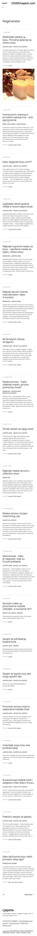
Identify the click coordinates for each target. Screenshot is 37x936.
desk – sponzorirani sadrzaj (15, 882)
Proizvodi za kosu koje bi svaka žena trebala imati (16, 708)
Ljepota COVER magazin (14, 145)
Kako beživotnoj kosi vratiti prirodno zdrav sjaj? (17, 858)
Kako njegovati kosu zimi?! (17, 162)
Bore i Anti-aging (9, 124)
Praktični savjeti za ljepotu (17, 816)
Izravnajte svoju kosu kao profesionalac (16, 746)
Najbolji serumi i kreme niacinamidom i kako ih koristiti (15, 294)
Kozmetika (6, 256)
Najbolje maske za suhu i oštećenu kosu (16, 472)
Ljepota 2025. (8, 46)
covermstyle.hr (14, 923)
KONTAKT (12, 932)
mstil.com (24, 923)
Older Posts (29, 894)
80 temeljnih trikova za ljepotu (13, 340)
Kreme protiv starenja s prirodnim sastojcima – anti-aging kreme (18, 117)
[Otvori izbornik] (3, 7)
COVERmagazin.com (23, 3)
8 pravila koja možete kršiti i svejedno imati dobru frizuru (18, 781)
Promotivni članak (10, 863)
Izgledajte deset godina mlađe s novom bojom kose (18, 205)
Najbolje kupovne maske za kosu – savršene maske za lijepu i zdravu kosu (18, 249)
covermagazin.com (25, 921)
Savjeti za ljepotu (20, 46)
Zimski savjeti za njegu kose (18, 428)
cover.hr (5, 923)
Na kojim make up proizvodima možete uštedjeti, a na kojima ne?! (17, 606)
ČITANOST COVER (26, 932)
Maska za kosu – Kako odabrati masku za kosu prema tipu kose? (16, 384)
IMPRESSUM (6, 932)
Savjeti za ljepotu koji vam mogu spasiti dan (17, 675)
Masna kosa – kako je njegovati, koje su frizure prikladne (14, 559)
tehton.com (7, 925)
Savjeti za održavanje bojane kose (14, 640)
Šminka (20, 613)
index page (6, 931)
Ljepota (4, 3)
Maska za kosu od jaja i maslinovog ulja (15, 515)
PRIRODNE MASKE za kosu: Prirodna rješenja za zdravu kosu (17, 40)
